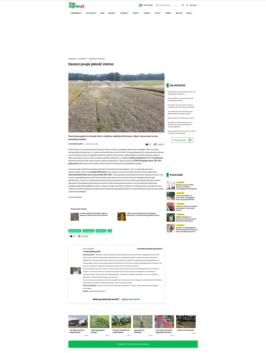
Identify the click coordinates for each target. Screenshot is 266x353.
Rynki (102, 13)
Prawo (135, 13)
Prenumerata (76, 13)
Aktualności (91, 13)
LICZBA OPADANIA (88, 231)
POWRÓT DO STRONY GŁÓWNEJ (133, 344)
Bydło (157, 13)
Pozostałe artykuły (179, 140)
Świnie (167, 13)
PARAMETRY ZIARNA (75, 231)
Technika (123, 13)
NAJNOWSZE (177, 85)
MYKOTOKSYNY (101, 231)
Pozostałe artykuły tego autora (149, 249)
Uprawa (111, 13)
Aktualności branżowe (97, 59)
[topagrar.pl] (76, 5)
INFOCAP (179, 13)
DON (109, 231)
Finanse (147, 13)
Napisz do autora (130, 299)
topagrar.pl (72, 59)
